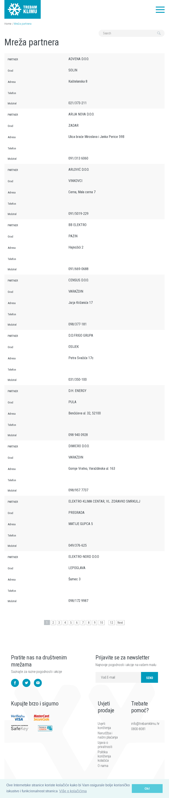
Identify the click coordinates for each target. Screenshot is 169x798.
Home (7, 23)
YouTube (38, 683)
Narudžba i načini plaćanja (108, 735)
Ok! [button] (147, 788)
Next (120, 622)
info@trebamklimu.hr (141, 724)
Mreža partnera (22, 23)
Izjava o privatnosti (105, 744)
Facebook (15, 683)
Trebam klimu (22, 6)
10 (101, 622)
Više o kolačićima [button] (73, 791)
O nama (103, 766)
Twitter (26, 683)
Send (149, 678)
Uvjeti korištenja (104, 726)
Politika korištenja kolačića (104, 756)
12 (111, 622)
